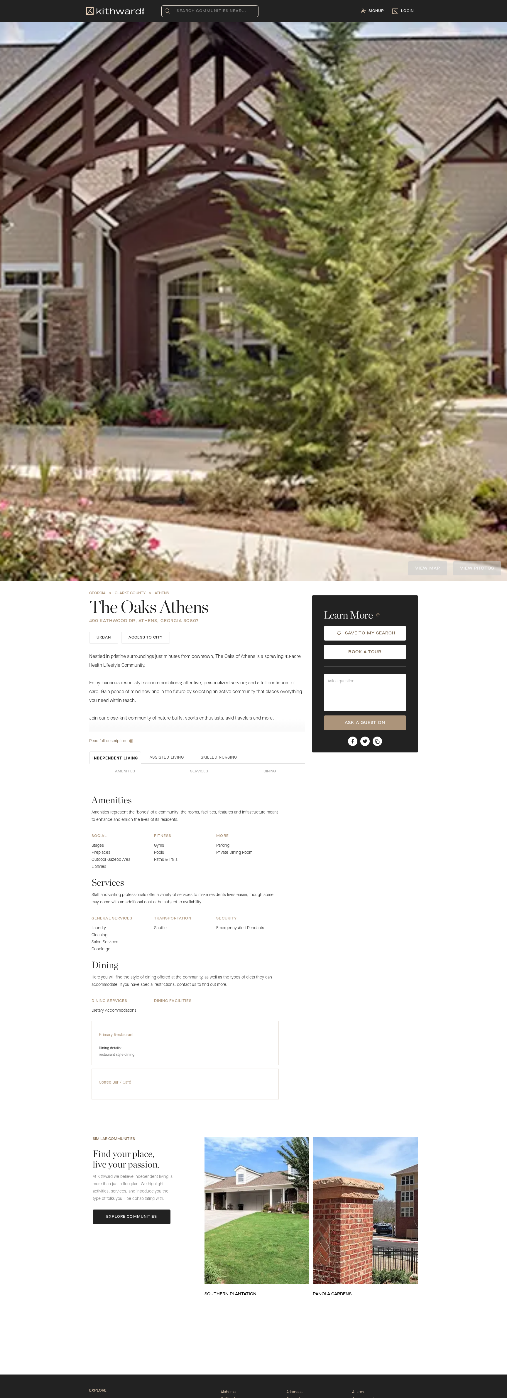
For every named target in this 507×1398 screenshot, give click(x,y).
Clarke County (130, 593)
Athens (162, 593)
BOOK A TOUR (364, 652)
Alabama (228, 1392)
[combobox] (178, 11)
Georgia (97, 593)
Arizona (358, 1392)
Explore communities (131, 1217)
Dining (269, 771)
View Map (427, 568)
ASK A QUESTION (365, 723)
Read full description (107, 741)
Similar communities (114, 1139)
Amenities (125, 771)
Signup (376, 11)
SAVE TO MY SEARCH (370, 633)
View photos (477, 568)
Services (199, 771)
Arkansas (294, 1392)
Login (407, 11)
